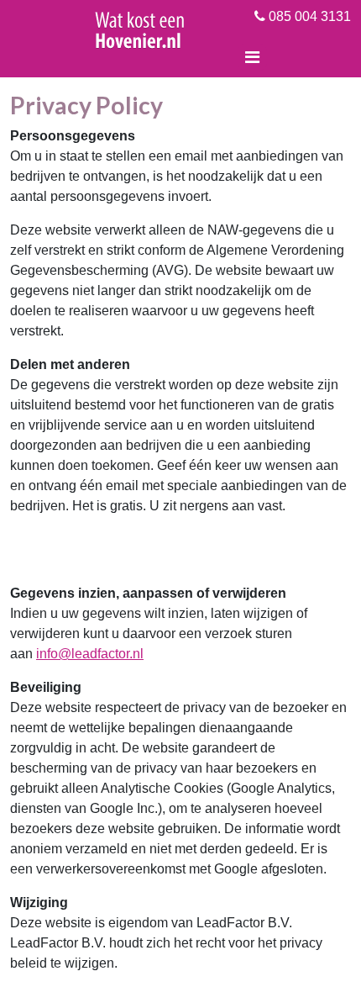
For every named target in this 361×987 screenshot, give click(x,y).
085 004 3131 (308, 16)
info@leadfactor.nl (90, 654)
